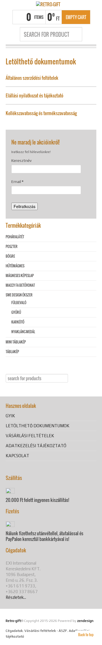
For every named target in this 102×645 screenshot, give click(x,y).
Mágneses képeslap (20, 275)
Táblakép (12, 351)
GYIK (10, 415)
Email (17, 181)
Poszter (12, 246)
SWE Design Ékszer (19, 294)
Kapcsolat (17, 455)
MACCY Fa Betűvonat (20, 285)
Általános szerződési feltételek (32, 77)
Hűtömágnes (15, 265)
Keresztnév (21, 160)
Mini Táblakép (16, 341)
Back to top (86, 634)
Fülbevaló (18, 302)
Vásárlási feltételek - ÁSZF (45, 631)
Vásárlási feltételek (30, 435)
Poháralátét (15, 236)
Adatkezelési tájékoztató (36, 445)
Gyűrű (16, 312)
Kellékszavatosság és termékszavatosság (41, 113)
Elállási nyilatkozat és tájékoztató (34, 95)
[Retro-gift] (48, 4)
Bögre (10, 256)
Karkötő (17, 322)
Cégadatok (14, 631)
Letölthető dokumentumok (37, 425)
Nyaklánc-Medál (23, 331)
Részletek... (16, 597)
